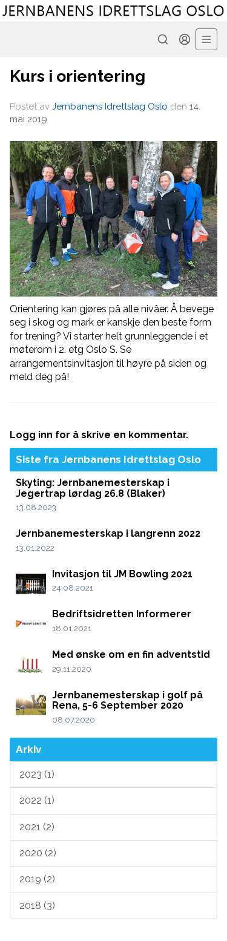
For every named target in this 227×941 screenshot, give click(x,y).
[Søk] (163, 39)
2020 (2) (37, 853)
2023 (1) (36, 774)
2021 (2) (36, 827)
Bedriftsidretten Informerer (121, 614)
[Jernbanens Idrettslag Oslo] (113, 10)
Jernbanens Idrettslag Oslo (110, 106)
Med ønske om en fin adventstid (131, 654)
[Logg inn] (185, 39)
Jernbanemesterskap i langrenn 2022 (108, 533)
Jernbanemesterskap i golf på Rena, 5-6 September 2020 (127, 700)
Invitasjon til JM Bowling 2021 (122, 574)
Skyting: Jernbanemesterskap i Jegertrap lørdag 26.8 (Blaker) (92, 488)
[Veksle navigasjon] (206, 39)
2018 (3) (37, 905)
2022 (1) (36, 800)
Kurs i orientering (77, 76)
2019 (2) (37, 879)
